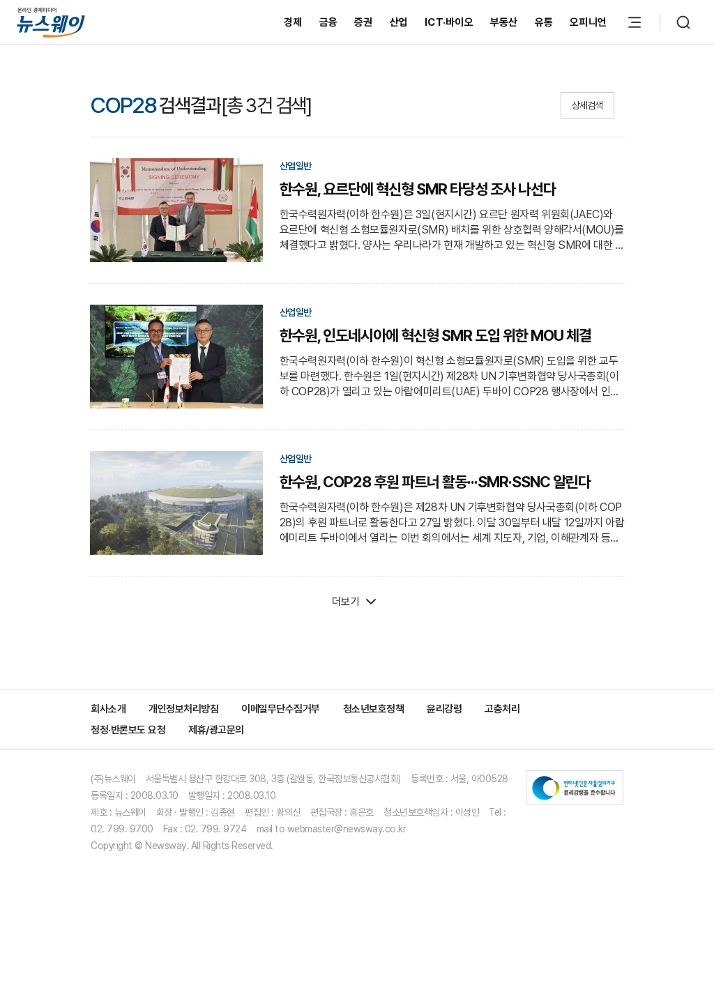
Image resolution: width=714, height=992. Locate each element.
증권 (363, 22)
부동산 (504, 22)
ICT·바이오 (449, 22)
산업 (399, 22)
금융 (328, 22)
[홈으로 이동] (51, 22)
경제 (293, 22)
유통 (544, 22)
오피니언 (588, 22)
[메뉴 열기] (634, 22)
